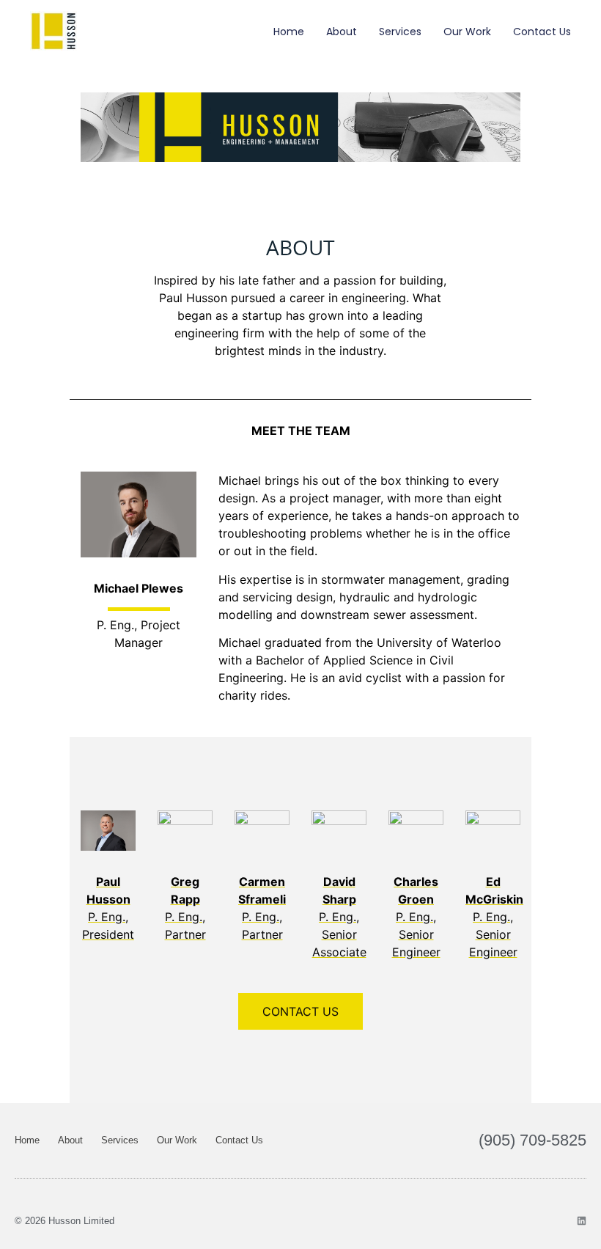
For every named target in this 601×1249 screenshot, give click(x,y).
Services (400, 31)
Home (288, 31)
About (341, 31)
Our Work (467, 31)
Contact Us (542, 31)
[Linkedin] (581, 1221)
